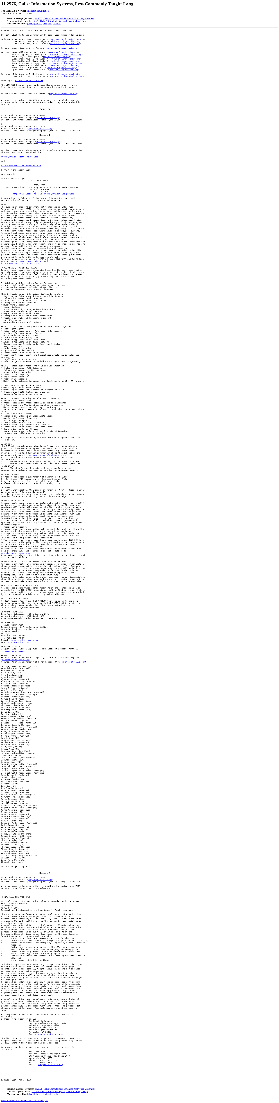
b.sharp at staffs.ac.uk (15, 660)
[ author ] (57, 23)
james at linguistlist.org (61, 67)
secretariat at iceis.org (24, 640)
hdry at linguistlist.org (66, 41)
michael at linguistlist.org (65, 54)
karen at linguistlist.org (63, 52)
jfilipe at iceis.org (14, 651)
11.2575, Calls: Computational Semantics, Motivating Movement (64, 18)
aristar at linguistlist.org (68, 39)
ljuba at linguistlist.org (63, 70)
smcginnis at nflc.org (40, 128)
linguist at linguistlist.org (38, 11)
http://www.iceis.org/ (19, 642)
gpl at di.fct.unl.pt (47, 118)
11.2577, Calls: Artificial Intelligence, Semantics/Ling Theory (60, 21)
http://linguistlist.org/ (29, 81)
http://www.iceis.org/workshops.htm (21, 165)
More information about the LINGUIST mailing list (24, 1100)
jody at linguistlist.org (65, 61)
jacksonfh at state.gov (50, 1034)
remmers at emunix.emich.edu (63, 74)
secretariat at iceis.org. (15, 553)
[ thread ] (38, 23)
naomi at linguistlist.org (64, 65)
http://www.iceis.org (24, 194)
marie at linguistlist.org (68, 63)
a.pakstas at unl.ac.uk (72, 662)
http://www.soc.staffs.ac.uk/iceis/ (21, 157)
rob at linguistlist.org (56, 57)
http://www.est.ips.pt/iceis (60, 194)
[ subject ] (47, 23)
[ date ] (30, 23)
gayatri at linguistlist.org (67, 76)
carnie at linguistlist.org (65, 44)
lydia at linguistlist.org (65, 59)
